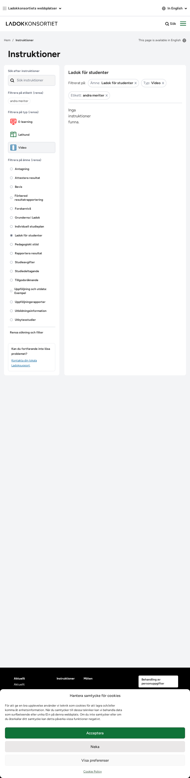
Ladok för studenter (28, 235)
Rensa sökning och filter (26, 332)
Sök (172, 24)
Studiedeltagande (27, 271)
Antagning (22, 169)
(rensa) (38, 93)
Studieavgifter (25, 262)
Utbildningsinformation (31, 311)
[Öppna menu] (183, 24)
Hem (7, 40)
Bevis (18, 187)
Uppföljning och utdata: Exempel (30, 291)
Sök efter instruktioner (24, 71)
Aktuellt (19, 684)
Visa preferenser (95, 760)
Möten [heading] (88, 678)
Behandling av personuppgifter (153, 681)
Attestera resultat (27, 178)
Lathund (23, 134)
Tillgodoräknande (26, 280)
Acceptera (95, 733)
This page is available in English (160, 40)
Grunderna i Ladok (27, 217)
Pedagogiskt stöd (27, 244)
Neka (95, 747)
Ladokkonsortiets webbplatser (32, 8)
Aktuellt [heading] (19, 678)
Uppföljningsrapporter (30, 302)
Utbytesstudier (25, 320)
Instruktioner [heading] (66, 678)
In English (175, 8)
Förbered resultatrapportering (29, 197)
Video (22, 147)
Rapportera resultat (28, 253)
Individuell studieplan (29, 226)
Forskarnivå (23, 208)
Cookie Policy (92, 771)
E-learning (25, 122)
